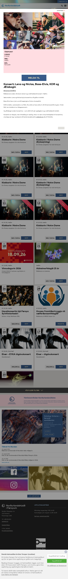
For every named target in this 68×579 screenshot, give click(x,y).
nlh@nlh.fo (39, 117)
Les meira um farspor (9, 574)
